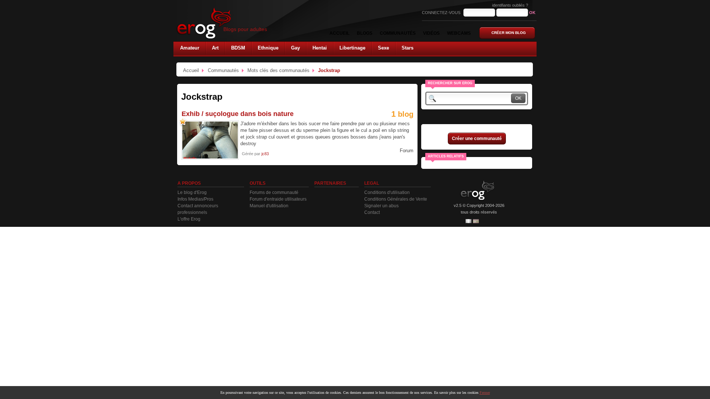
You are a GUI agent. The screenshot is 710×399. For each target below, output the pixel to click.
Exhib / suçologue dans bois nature (238, 113)
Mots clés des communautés (278, 70)
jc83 (265, 153)
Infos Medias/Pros (195, 199)
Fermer (485, 393)
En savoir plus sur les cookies (456, 393)
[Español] (476, 221)
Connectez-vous (442, 12)
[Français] (468, 221)
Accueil (191, 70)
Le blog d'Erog (192, 192)
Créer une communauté (477, 138)
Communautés (223, 70)
